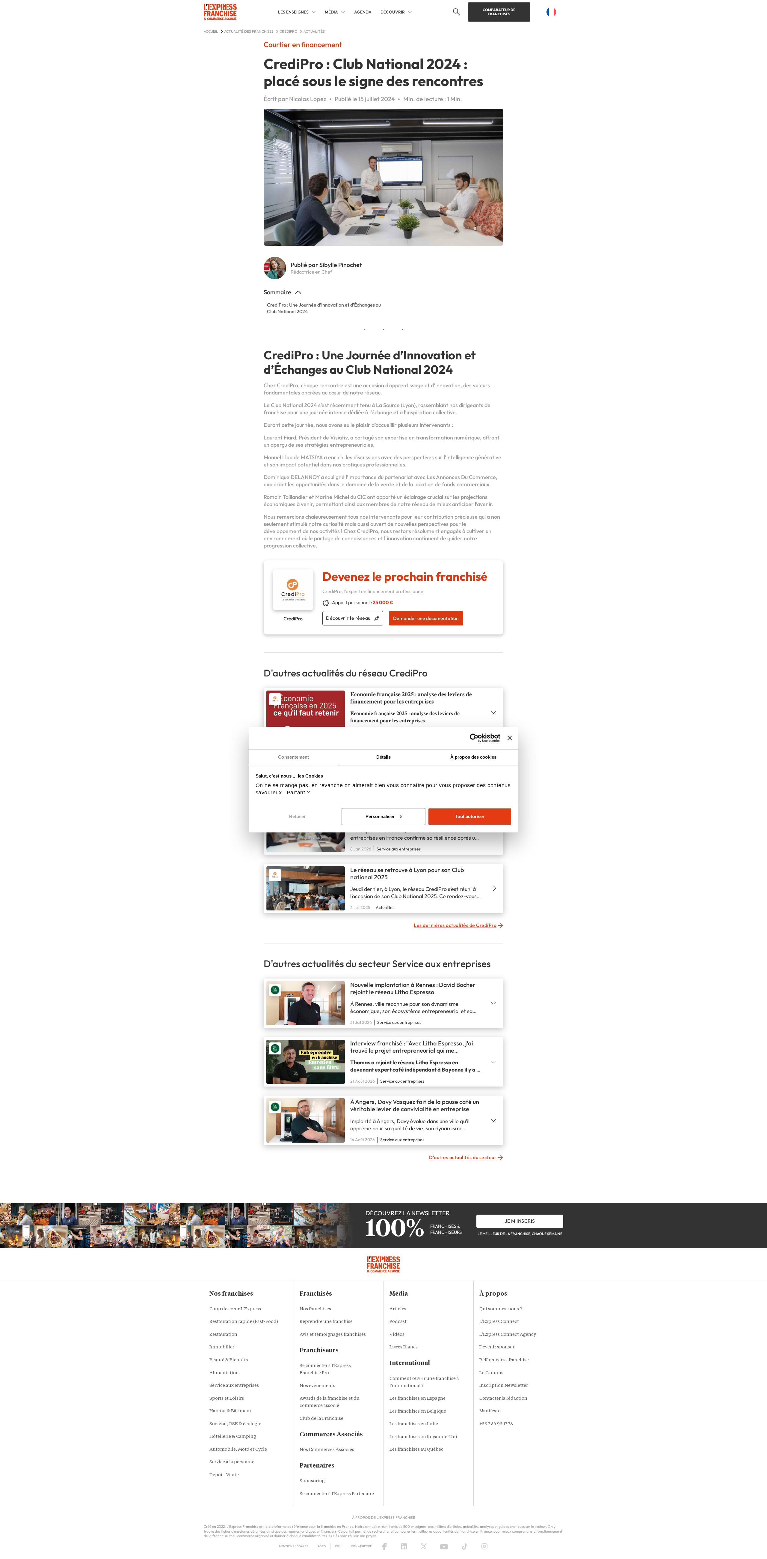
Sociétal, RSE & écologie (235, 1424)
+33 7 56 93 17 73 (496, 1424)
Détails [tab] (383, 757)
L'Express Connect (499, 1322)
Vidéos (396, 1335)
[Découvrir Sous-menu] (410, 12)
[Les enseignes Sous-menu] (314, 12)
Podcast (398, 1322)
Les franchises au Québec (416, 1449)
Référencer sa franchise (504, 1360)
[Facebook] (384, 1546)
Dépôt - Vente (224, 1475)
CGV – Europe (361, 1546)
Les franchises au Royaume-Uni (423, 1437)
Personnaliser (380, 816)
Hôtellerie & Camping (232, 1437)
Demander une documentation (426, 618)
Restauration (223, 1335)
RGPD (322, 1546)
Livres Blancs (403, 1347)
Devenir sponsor (496, 1347)
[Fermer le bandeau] (510, 738)
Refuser (297, 816)
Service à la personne (231, 1462)
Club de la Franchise (321, 1419)
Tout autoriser (469, 816)
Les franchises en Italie (413, 1424)
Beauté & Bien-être (229, 1360)
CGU (338, 1546)
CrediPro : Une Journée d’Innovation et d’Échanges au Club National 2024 (324, 308)
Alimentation (224, 1373)
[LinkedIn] (403, 1546)
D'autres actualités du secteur (462, 1157)
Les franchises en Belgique (417, 1411)
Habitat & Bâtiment (230, 1411)
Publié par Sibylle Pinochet (326, 264)
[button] (456, 12)
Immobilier (221, 1347)
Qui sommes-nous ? (500, 1309)
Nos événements (317, 1386)
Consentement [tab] (293, 757)
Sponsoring (312, 1481)
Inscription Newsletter (503, 1386)
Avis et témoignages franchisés (333, 1335)
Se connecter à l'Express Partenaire (337, 1494)
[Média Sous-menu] (343, 12)
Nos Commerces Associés (327, 1450)
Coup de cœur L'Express (235, 1309)
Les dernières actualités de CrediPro (455, 925)
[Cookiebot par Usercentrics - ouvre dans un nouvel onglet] (474, 737)
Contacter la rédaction (503, 1398)
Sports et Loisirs (226, 1398)
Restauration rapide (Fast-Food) (243, 1322)
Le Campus (491, 1373)
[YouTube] (444, 1546)
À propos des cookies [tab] (473, 757)
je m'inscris (520, 1221)
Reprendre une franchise (326, 1322)
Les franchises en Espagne (417, 1398)
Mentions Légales (293, 1546)
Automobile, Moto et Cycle (238, 1449)
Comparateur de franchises (499, 11)
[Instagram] (484, 1546)
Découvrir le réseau (348, 618)
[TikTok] (465, 1546)
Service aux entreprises (234, 1386)
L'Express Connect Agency (507, 1335)
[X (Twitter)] (423, 1546)
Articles (397, 1309)
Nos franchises (315, 1309)
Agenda (363, 12)
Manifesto (490, 1411)
